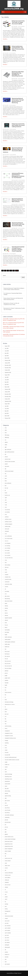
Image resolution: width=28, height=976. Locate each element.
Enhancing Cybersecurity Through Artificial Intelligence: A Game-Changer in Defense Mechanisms (14, 289)
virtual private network (9, 916)
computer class (8, 576)
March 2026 (7, 358)
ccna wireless (7, 512)
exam (6, 622)
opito (6, 798)
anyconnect (7, 466)
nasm (6, 771)
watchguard (7, 944)
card (5, 500)
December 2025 (8, 365)
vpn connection (7, 925)
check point (7, 528)
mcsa (6, 745)
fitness (6, 627)
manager (6, 740)
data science (7, 596)
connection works (8, 579)
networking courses (8, 778)
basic (6, 478)
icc (5, 697)
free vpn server (7, 663)
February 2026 (7, 360)
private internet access (9, 836)
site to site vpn (7, 884)
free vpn (6, 658)
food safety (7, 632)
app (5, 468)
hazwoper (6, 682)
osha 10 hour (7, 807)
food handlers (7, 629)
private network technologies (10, 839)
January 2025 (7, 391)
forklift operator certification (10, 641)
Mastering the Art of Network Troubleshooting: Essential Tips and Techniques (14, 309)
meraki (6, 750)
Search (4, 275)
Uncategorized (7, 911)
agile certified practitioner (9, 451)
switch (6, 899)
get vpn (6, 673)
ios (5, 706)
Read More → (5, 39)
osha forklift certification (9, 815)
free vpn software (8, 668)
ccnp (6, 514)
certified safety (7, 526)
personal (6, 819)
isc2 (5, 716)
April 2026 (7, 355)
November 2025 (8, 367)
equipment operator (8, 617)
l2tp (5, 718)
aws (5, 473)
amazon (6, 456)
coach (6, 572)
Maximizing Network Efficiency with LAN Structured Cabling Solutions (13, 150)
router (6, 863)
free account (7, 651)
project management (8, 848)
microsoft (6, 752)
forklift (6, 634)
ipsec (6, 711)
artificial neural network (9, 471)
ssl (5, 889)
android (6, 463)
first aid (6, 625)
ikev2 (6, 699)
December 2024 (8, 394)
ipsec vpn (6, 714)
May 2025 (6, 382)
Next (17, 270)
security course (8, 875)
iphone (6, 709)
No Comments (21, 26)
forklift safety (7, 644)
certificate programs (8, 524)
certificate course (8, 519)
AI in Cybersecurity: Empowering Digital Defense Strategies (13, 294)
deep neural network (8, 601)
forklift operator (7, 639)
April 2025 (7, 384)
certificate (6, 516)
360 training (7, 435)
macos (6, 728)
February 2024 (7, 418)
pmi (5, 824)
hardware (6, 680)
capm (6, 497)
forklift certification (8, 637)
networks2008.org (14, 8)
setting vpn (7, 879)
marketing (6, 742)
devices (6, 613)
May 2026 (6, 353)
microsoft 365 (7, 754)
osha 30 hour (7, 812)
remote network (8, 860)
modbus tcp (7, 764)
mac (5, 723)
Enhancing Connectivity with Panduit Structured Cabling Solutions (18, 125)
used (6, 913)
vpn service (7, 940)
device (6, 610)
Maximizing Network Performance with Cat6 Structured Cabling (18, 224)
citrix (6, 562)
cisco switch (7, 550)
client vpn (6, 567)
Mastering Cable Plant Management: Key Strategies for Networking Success (18, 74)
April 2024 (7, 413)
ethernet (6, 620)
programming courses (9, 846)
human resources (8, 692)
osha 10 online (7, 810)
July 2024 (6, 406)
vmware (6, 918)
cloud (6, 569)
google (6, 675)
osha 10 (6, 805)
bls (5, 490)
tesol (6, 906)
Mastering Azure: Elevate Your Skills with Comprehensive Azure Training (11, 304)
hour (5, 687)
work (6, 961)
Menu (3, 12)
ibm (5, 694)
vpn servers (7, 937)
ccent (6, 504)
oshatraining (7, 817)
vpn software (7, 942)
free (5, 649)
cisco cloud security (8, 538)
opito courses (7, 800)
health (6, 685)
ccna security (7, 509)
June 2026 (7, 350)
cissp (6, 560)
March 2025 (7, 386)
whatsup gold (7, 947)
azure (6, 475)
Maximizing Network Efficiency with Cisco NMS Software (17, 200)
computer (6, 574)
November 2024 (8, 396)
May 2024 (6, 410)
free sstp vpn (7, 656)
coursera (6, 586)
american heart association (10, 461)
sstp (5, 894)
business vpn (7, 495)
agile (6, 447)
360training (7, 437)
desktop (6, 608)
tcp (5, 901)
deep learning (7, 598)
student (6, 896)
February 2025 (7, 389)
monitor (6, 766)
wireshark (6, 956)
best (5, 485)
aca (5, 439)
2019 (6, 430)
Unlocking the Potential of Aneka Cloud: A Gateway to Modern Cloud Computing (18, 249)
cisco (6, 533)
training (6, 908)
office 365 (6, 788)
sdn (5, 870)
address (6, 442)
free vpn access (8, 661)
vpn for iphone (7, 930)
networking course (8, 776)
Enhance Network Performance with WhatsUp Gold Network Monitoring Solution (13, 299)
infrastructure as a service (10, 704)
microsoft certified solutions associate (12, 759)
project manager (8, 851)
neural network (7, 783)
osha (6, 803)
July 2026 (6, 348)
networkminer (7, 781)
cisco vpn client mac (9, 557)
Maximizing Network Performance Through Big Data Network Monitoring (18, 100)
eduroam (6, 615)
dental (6, 603)
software (6, 887)
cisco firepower (7, 543)
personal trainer (8, 822)
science (6, 867)
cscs (6, 593)
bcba (6, 480)
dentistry (6, 605)
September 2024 (8, 401)
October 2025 (7, 370)
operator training (8, 795)
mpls (6, 769)
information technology (9, 702)
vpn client (6, 923)
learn (6, 721)
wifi (5, 949)
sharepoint (7, 882)
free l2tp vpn (7, 653)
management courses (9, 735)
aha (5, 454)
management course (8, 733)
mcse (6, 747)
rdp (5, 855)
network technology (8, 774)
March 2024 (7, 415)
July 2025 (6, 377)
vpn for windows (8, 932)
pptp (5, 831)
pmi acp (6, 827)
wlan (5, 959)
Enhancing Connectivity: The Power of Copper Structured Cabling (18, 22)
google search (7, 677)
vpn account (7, 920)
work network (7, 964)
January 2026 (7, 362)
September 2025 (8, 372)
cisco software (7, 548)
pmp (5, 829)
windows (6, 952)
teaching (6, 904)
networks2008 (5, 318)
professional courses (9, 841)
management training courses (10, 738)
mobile (6, 762)
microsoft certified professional (10, 757)
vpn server (7, 935)
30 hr (6, 432)
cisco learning (7, 545)
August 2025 (7, 374)
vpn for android (7, 928)
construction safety (8, 584)
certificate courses (8, 521)
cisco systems (7, 555)
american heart (7, 459)
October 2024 (7, 398)
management (7, 730)
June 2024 (7, 408)
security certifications (9, 872)
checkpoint (7, 531)
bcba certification (8, 483)
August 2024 (7, 403)
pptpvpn (6, 834)
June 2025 (7, 379)
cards (6, 502)
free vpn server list (8, 665)
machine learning (8, 726)
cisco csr (6, 540)
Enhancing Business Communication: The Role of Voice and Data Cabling (18, 48)
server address (7, 877)
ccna (6, 507)
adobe (6, 444)
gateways (6, 670)
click (4, 330)
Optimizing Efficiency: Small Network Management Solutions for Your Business (18, 175)
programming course (8, 843)
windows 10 (7, 954)
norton (6, 786)
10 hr (6, 427)
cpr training (7, 591)
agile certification (8, 449)
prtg (5, 853)
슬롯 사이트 (5, 322)
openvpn (6, 793)
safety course (7, 865)
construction (7, 581)
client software (7, 564)
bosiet (6, 492)
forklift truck (7, 646)
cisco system (7, 552)
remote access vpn (8, 858)
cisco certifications (8, 536)
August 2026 (7, 346)
